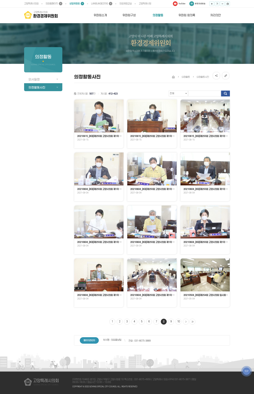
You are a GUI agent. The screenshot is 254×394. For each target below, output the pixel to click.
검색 (225, 93)
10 (178, 321)
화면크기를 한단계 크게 (211, 3)
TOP (246, 371)
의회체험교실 (125, 3)
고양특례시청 (145, 3)
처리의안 (215, 15)
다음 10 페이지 (186, 322)
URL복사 (225, 75)
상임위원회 (74, 3)
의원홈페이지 (52, 3)
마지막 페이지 (192, 322)
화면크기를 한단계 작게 (222, 3)
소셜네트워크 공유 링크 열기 (216, 75)
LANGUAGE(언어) (99, 3)
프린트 (227, 3)
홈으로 (173, 77)
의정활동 (158, 15)
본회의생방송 (200, 4)
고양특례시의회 (31, 3)
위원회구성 (129, 15)
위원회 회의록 (186, 15)
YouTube (181, 4)
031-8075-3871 (182, 379)
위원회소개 (100, 15)
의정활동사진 (37, 87)
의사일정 (34, 79)
